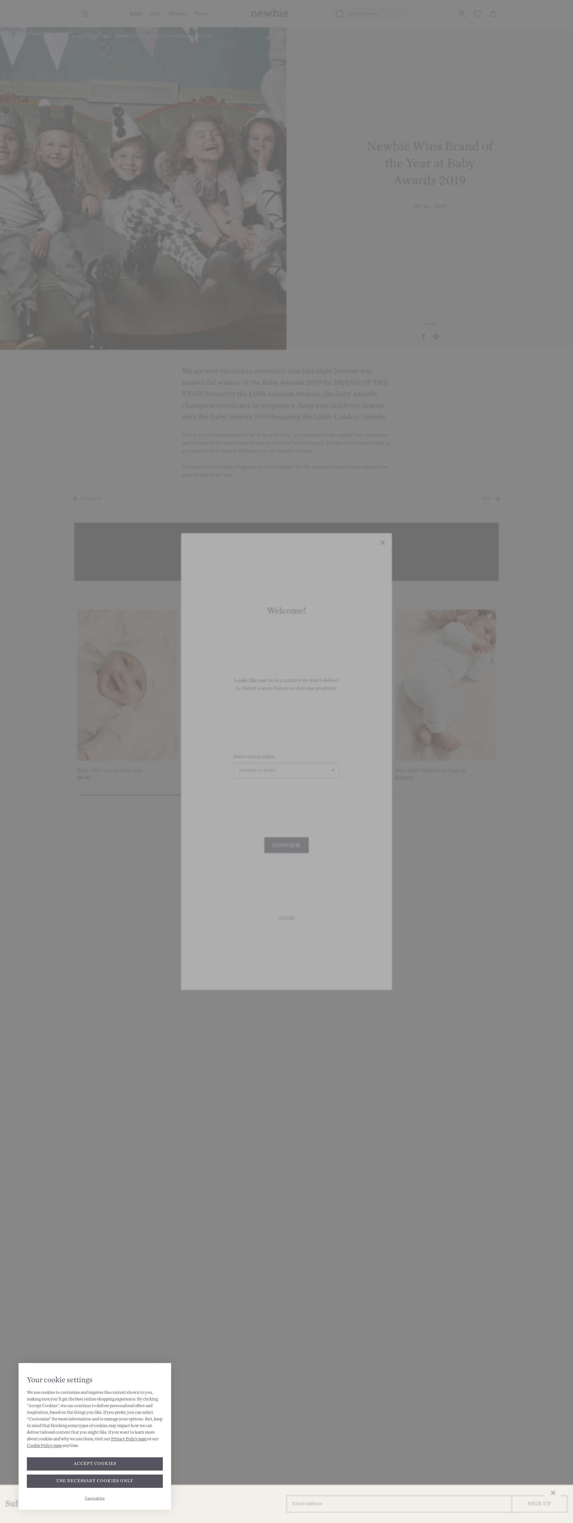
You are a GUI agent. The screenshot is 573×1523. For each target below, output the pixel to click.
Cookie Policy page (44, 1445)
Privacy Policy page (129, 1439)
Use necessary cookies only (94, 1481)
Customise (95, 1498)
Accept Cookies (95, 1463)
